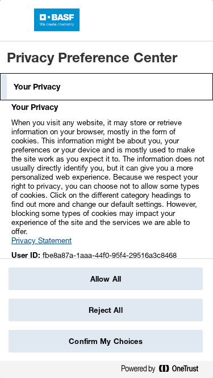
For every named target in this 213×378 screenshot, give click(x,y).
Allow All (105, 278)
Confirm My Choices (105, 341)
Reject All (105, 310)
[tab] (106, 86)
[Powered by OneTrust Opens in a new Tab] (164, 371)
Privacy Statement (41, 240)
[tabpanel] (108, 201)
